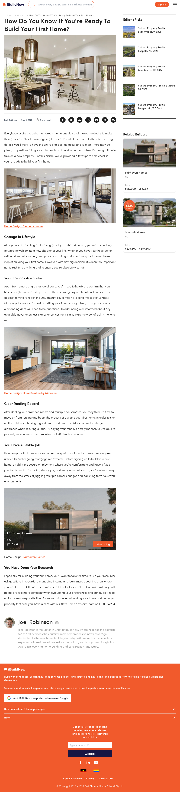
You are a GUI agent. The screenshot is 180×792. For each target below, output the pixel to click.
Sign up (162, 4)
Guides (21, 15)
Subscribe (90, 753)
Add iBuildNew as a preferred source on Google (40, 698)
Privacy (90, 778)
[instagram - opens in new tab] (96, 762)
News (9, 15)
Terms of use (106, 778)
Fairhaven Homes (34, 557)
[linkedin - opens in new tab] (88, 762)
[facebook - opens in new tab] (80, 762)
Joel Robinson (35, 622)
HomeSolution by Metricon (40, 393)
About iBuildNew (72, 778)
